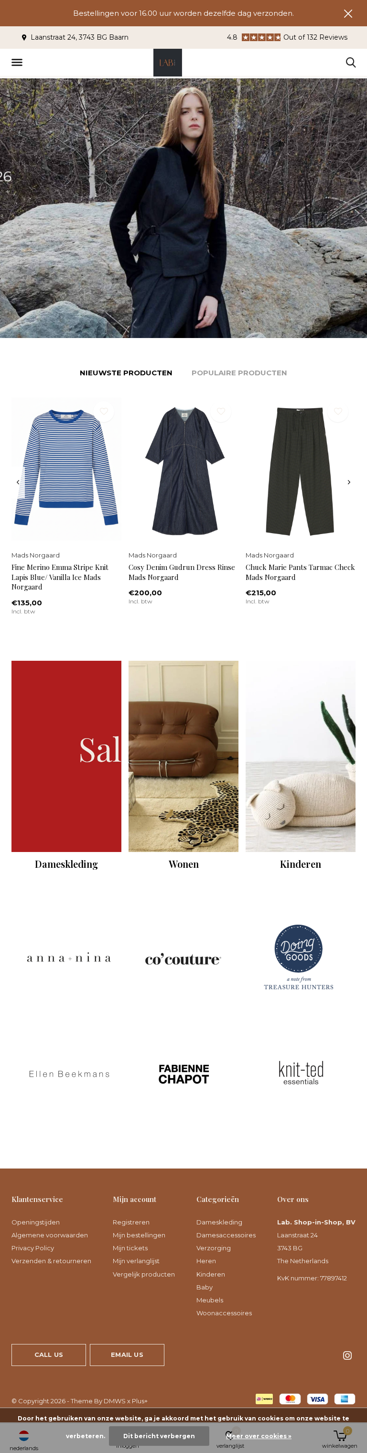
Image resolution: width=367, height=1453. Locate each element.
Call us (48, 1354)
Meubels (209, 1300)
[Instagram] (347, 1355)
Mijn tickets (130, 1248)
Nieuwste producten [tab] (126, 372)
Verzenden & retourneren (51, 1261)
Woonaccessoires (224, 1313)
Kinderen (210, 1274)
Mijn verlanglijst (136, 1261)
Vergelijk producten (144, 1274)
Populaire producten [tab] (239, 372)
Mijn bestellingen (139, 1235)
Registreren (131, 1222)
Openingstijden (35, 1222)
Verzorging (213, 1248)
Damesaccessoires (226, 1235)
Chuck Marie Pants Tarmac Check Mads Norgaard (300, 572)
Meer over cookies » (258, 1436)
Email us (127, 1354)
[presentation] (18, 482)
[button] (18, 62)
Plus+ (140, 1401)
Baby (204, 1287)
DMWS (115, 1401)
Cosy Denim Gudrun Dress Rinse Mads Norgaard (182, 572)
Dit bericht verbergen (159, 1436)
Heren (206, 1261)
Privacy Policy (32, 1248)
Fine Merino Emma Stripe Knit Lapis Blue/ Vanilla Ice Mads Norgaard (59, 577)
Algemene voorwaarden (49, 1235)
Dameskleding (219, 1222)
